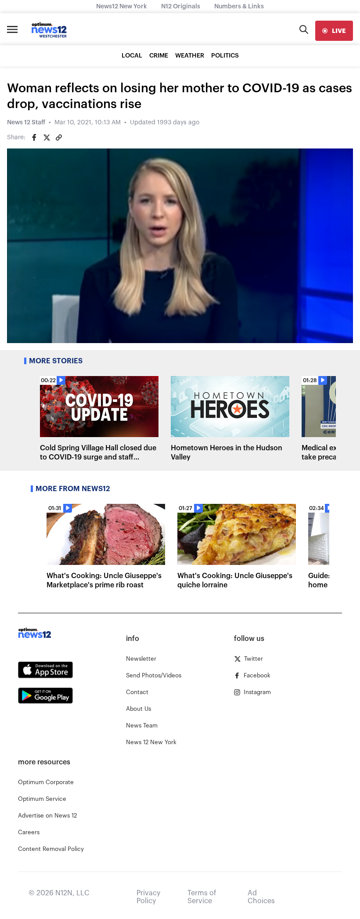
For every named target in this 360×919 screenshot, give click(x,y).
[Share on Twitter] (46, 137)
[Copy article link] (58, 137)
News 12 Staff (26, 122)
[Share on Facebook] (34, 137)
